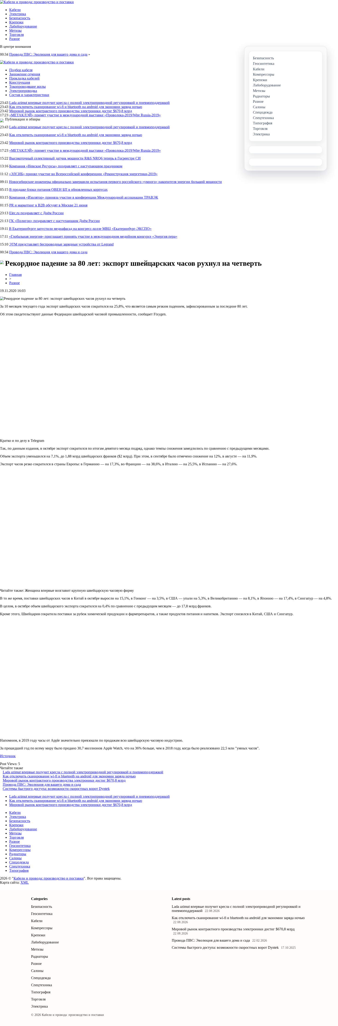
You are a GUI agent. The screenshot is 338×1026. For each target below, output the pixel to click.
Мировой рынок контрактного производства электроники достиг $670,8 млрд (70, 111)
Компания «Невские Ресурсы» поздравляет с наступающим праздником (65, 166)
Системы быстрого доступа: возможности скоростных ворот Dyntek (56, 789)
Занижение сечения (24, 74)
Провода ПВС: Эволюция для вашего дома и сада (48, 54)
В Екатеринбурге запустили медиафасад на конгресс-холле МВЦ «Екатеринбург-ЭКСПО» (80, 229)
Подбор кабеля (20, 70)
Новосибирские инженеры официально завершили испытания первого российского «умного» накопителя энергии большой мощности (115, 182)
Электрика (17, 14)
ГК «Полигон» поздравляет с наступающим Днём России (54, 221)
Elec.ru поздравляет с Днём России (36, 213)
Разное (14, 39)
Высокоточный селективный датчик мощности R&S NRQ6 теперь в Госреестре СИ (75, 158)
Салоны (15, 858)
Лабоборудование (23, 26)
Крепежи (16, 22)
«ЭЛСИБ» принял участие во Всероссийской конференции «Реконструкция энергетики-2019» (83, 174)
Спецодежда (19, 862)
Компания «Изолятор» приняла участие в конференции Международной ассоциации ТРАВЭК (83, 197)
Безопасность (19, 18)
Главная (15, 275)
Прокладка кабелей (24, 78)
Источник (8, 756)
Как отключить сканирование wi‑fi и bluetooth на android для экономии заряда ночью (75, 107)
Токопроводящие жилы (27, 87)
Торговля (16, 35)
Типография (19, 870)
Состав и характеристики (29, 95)
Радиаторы (17, 854)
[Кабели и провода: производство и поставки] (37, 2)
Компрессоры (20, 850)
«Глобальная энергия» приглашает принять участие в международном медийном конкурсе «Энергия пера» (93, 236)
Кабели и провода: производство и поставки (49, 878)
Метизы (15, 30)
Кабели (15, 10)
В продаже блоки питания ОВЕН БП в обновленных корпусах (58, 189)
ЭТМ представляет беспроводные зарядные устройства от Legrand (61, 244)
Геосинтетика (20, 846)
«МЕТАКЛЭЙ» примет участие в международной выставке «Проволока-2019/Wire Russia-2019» (85, 115)
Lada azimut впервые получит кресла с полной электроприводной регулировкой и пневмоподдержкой (89, 103)
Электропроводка (23, 91)
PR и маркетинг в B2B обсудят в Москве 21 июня (48, 205)
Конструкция (19, 82)
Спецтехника (19, 866)
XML (24, 882)
